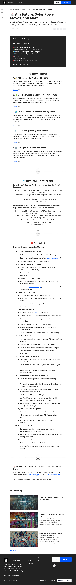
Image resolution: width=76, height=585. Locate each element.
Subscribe (66, 2)
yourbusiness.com (53, 258)
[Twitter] (54, 566)
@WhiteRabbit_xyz (32, 475)
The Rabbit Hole (14, 9)
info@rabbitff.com (54, 475)
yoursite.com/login (34, 287)
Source (15, 90)
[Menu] (73, 2)
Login (57, 2)
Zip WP (36, 312)
